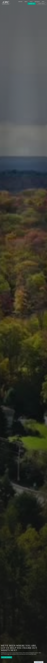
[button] (20, 2)
